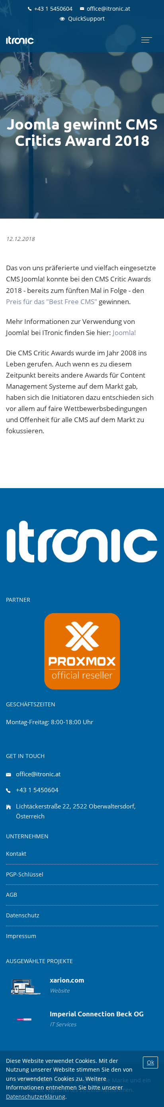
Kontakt (16, 853)
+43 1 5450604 (37, 790)
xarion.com (67, 980)
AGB (11, 894)
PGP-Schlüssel (24, 874)
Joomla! (124, 332)
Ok (150, 1062)
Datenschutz (22, 915)
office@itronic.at (38, 774)
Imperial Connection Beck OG (97, 1014)
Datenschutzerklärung (35, 1096)
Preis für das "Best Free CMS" (51, 301)
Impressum (21, 936)
